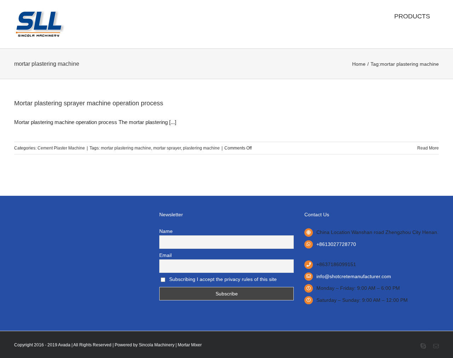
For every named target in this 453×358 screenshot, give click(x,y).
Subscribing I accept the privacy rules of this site (222, 279)
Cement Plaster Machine (61, 148)
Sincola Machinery (156, 344)
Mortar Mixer (190, 344)
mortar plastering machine (126, 148)
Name (166, 231)
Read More (428, 148)
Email (165, 255)
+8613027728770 (336, 244)
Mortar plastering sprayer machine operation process (88, 103)
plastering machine (201, 148)
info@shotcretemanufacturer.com (353, 276)
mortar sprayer (167, 148)
